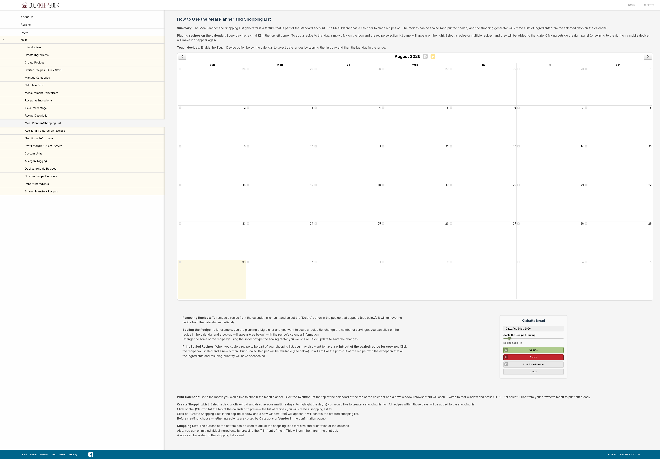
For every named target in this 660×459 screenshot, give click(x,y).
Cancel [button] (533, 371)
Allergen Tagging (36, 161)
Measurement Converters (41, 93)
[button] (90, 454)
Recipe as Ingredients (39, 100)
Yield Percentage (36, 108)
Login (24, 32)
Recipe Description (37, 115)
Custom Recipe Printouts (41, 176)
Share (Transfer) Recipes (41, 191)
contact (44, 454)
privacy (73, 454)
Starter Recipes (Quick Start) (43, 70)
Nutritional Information (39, 138)
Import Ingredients (37, 184)
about (33, 454)
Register (26, 24)
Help (40, 39)
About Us (27, 17)
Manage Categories (37, 77)
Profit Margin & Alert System (43, 146)
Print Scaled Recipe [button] (533, 364)
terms (62, 454)
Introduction (33, 47)
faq (54, 454)
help (24, 454)
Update (533, 350)
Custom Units (33, 153)
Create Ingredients (37, 55)
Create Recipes (34, 62)
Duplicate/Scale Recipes (40, 168)
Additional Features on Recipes (45, 130)
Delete (533, 357)
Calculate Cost (34, 85)
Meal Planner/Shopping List (43, 123)
